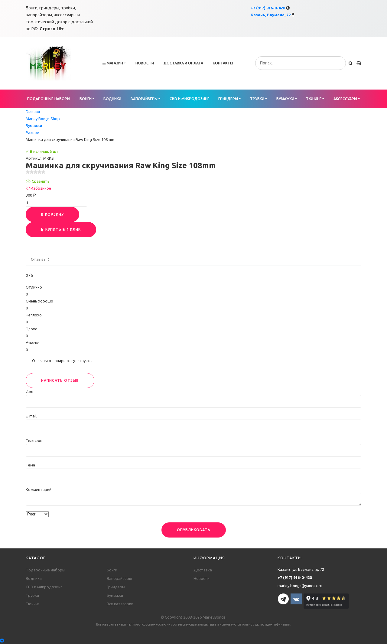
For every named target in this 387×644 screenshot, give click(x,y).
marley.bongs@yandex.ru (300, 586)
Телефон (34, 440)
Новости (144, 63)
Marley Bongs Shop (43, 118)
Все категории (120, 604)
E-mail (31, 416)
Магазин (115, 63)
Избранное (41, 188)
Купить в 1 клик (63, 229)
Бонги (86, 99)
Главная (33, 112)
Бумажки (285, 99)
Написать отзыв (60, 380)
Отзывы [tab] (40, 259)
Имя (29, 391)
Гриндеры (228, 99)
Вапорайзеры (144, 99)
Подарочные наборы (48, 99)
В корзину (52, 214)
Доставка (203, 570)
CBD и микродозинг (189, 99)
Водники (112, 99)
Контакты (223, 63)
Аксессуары (345, 99)
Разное (32, 132)
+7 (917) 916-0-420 (268, 8)
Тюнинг (313, 99)
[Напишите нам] (193, 640)
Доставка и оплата (183, 63)
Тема (30, 465)
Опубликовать (193, 530)
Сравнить (41, 181)
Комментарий (38, 489)
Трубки (257, 99)
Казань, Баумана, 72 (271, 15)
